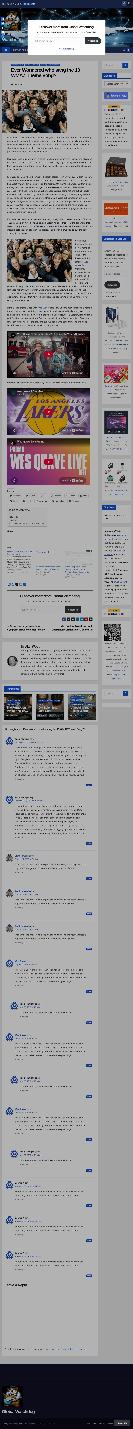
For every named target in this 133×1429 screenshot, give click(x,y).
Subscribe (93, 40)
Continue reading (66, 49)
